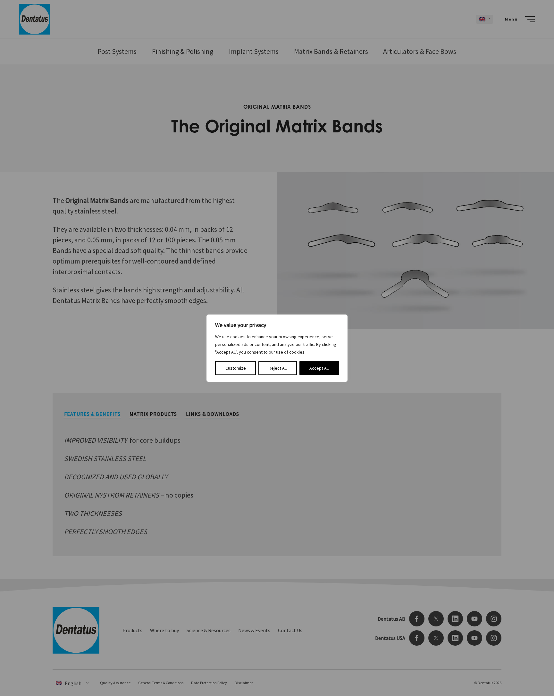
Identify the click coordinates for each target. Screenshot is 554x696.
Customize (235, 368)
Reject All (278, 368)
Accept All (319, 368)
